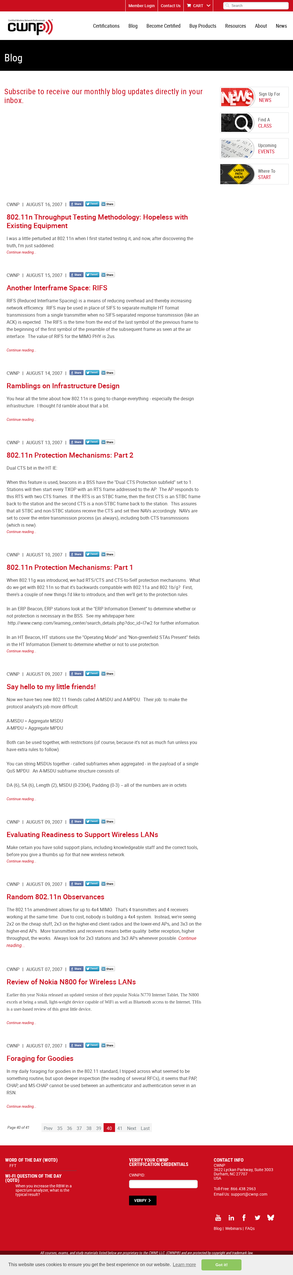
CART (198, 5)
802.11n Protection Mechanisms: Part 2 (70, 455)
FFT (12, 1165)
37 (79, 1128)
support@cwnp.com (249, 1194)
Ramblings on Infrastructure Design (63, 385)
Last (145, 1128)
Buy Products (202, 25)
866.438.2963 (243, 1188)
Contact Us (171, 5)
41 (119, 1128)
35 (59, 1128)
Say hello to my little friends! (51, 686)
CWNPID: (137, 1175)
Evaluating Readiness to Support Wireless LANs (82, 834)
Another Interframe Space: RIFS (57, 287)
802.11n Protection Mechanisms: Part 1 (70, 567)
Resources (235, 25)
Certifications (106, 25)
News (281, 25)
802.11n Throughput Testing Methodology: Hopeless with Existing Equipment (97, 221)
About (261, 25)
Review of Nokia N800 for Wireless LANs (71, 981)
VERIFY (140, 1200)
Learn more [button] (184, 1264)
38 (89, 1128)
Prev (48, 1128)
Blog (133, 25)
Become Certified (163, 25)
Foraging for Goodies (40, 1058)
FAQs (250, 1228)
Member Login (141, 5)
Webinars (233, 1228)
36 (69, 1128)
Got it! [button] (221, 1264)
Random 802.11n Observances (55, 896)
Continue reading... (21, 252)
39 (98, 1128)
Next (131, 1128)
